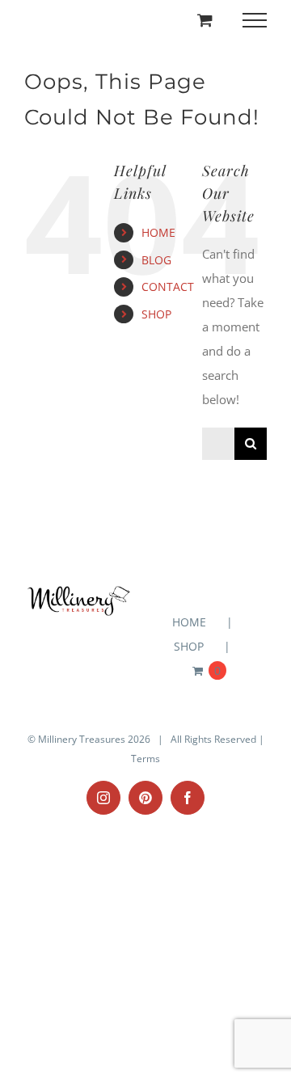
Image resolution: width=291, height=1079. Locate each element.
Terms (145, 758)
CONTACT (167, 286)
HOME (158, 232)
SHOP (156, 314)
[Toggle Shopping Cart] (205, 19)
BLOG (156, 260)
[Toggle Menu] (255, 20)
